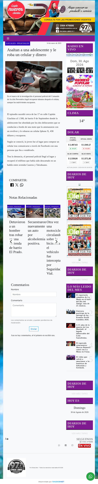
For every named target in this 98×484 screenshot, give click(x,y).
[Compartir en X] (17, 185)
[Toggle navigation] (8, 38)
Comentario (16, 300)
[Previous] (11, 241)
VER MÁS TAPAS (79, 262)
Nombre (15, 289)
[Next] (56, 241)
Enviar (34, 329)
